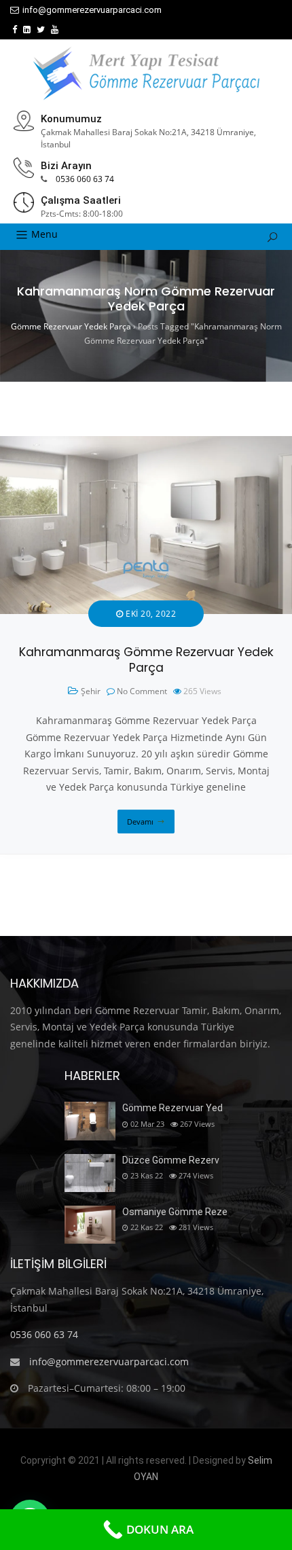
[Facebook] (14, 29)
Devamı (140, 821)
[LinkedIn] (27, 29)
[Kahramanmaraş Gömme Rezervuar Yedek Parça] (146, 443)
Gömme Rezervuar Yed (172, 1107)
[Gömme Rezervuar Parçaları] (146, 73)
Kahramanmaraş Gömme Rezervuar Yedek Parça (146, 660)
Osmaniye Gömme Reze (174, 1211)
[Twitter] (41, 29)
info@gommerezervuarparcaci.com (92, 10)
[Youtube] (54, 29)
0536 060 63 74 (85, 179)
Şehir (91, 691)
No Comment (142, 691)
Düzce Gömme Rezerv (170, 1160)
